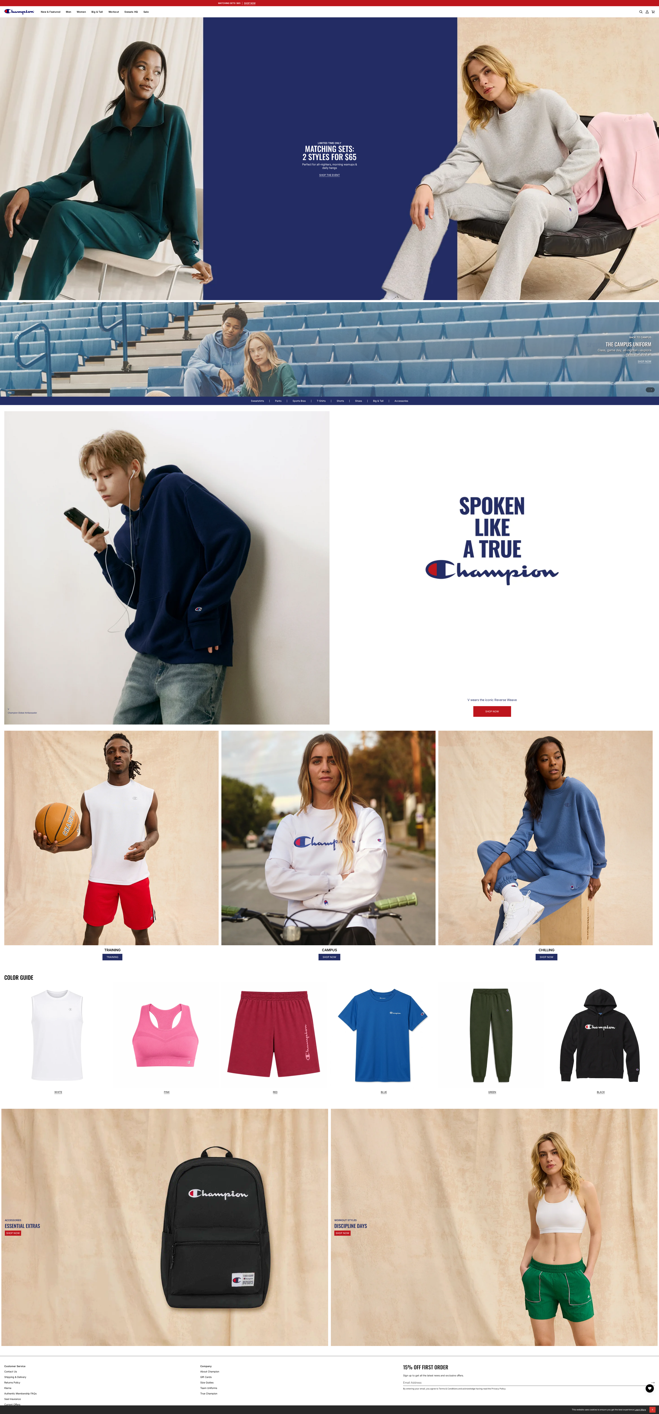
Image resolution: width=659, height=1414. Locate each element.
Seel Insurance (12, 1399)
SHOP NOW (625, 356)
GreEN (492, 1092)
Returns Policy (12, 1382)
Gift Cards (206, 1377)
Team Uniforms (208, 1388)
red (275, 1092)
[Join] (650, 1382)
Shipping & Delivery (15, 1377)
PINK (167, 1092)
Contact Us (10, 1371)
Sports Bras (299, 401)
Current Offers (12, 1404)
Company (206, 1366)
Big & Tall (378, 401)
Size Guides (206, 1382)
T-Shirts (321, 401)
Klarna (7, 1388)
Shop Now (13, 1233)
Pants (278, 401)
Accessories (401, 401)
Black (601, 1092)
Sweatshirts (257, 401)
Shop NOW (492, 711)
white (58, 1092)
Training (112, 957)
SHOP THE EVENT (329, 175)
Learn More (640, 1409)
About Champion (209, 1371)
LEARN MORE (643, 356)
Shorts (340, 401)
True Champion (208, 1393)
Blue (384, 1092)
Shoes (358, 401)
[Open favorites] (650, 1388)
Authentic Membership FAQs (20, 1393)
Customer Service (14, 1366)
